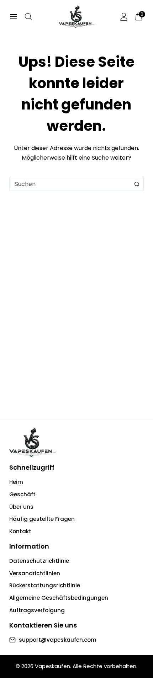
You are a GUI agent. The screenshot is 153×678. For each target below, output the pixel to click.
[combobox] (70, 184)
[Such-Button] (136, 184)
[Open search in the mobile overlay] (28, 16)
